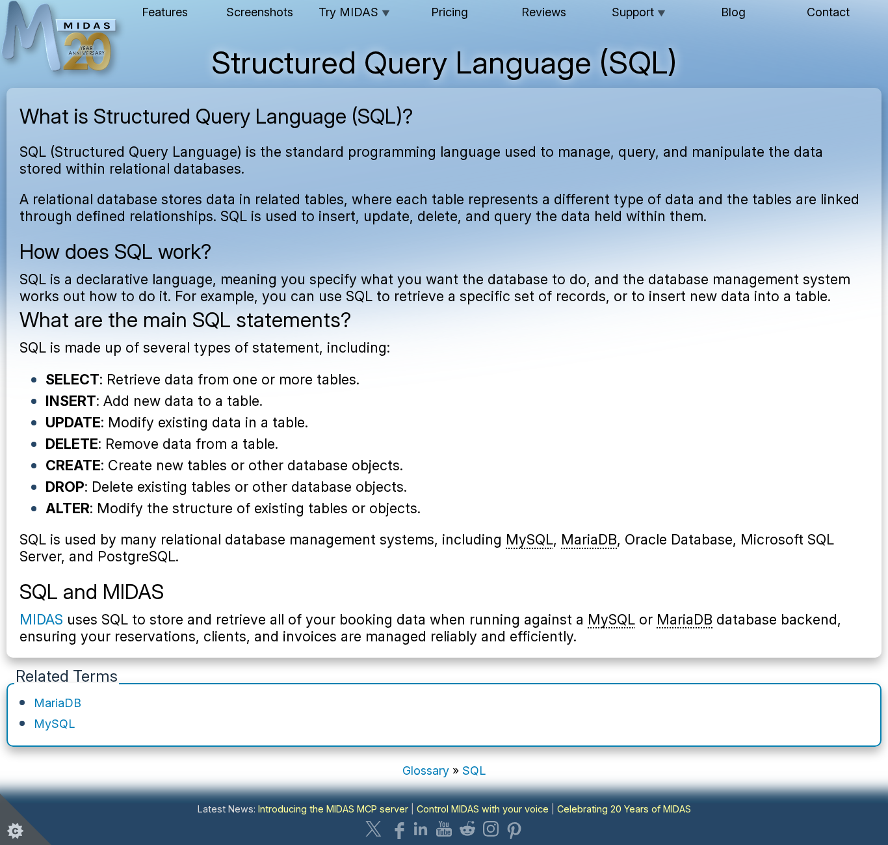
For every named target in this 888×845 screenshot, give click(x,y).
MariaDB (589, 539)
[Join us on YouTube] (444, 828)
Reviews (543, 12)
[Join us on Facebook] (397, 828)
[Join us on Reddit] (467, 828)
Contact (828, 12)
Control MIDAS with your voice (483, 808)
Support (639, 12)
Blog (733, 12)
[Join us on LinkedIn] (420, 828)
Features (165, 12)
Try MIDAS (354, 12)
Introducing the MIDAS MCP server (333, 808)
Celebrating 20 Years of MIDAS (624, 808)
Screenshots (259, 12)
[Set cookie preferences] (26, 819)
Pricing (449, 12)
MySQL (529, 539)
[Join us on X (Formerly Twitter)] (373, 828)
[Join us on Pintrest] (514, 828)
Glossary (425, 770)
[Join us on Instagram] (490, 828)
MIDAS (41, 619)
